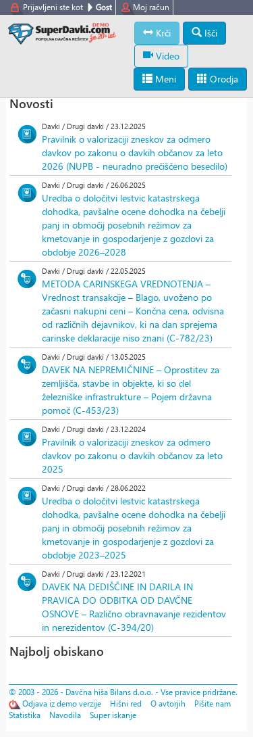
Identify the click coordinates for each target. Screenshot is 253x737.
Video (166, 55)
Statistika (24, 715)
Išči (209, 32)
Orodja (222, 78)
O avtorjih (168, 703)
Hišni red (126, 703)
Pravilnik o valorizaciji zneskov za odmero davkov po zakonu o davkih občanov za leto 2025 (132, 455)
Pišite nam (212, 703)
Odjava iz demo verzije (61, 703)
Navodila (65, 715)
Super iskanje (113, 715)
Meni (164, 78)
